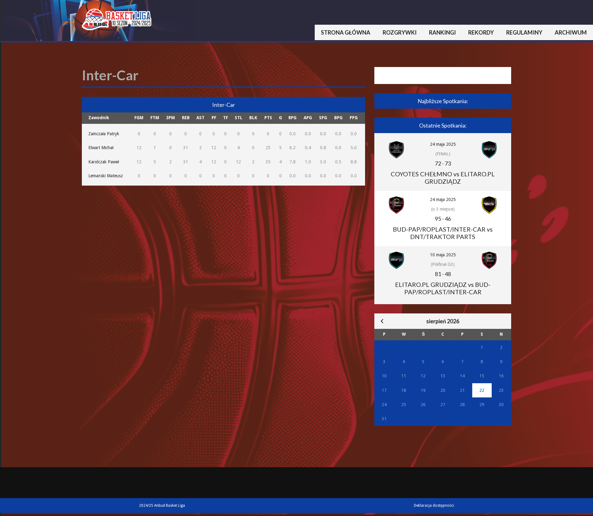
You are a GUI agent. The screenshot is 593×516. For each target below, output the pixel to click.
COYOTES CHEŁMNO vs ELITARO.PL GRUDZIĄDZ (443, 177)
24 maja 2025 (443, 144)
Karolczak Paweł (103, 161)
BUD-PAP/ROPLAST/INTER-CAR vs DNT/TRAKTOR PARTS (443, 232)
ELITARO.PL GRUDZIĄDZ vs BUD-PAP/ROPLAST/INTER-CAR (442, 288)
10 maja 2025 (443, 254)
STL (238, 117)
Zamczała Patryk (103, 133)
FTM (154, 117)
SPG (323, 117)
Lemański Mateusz (105, 175)
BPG (338, 117)
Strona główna (345, 32)
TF (225, 117)
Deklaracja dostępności (434, 505)
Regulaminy (524, 32)
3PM (170, 117)
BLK (253, 117)
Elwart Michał (100, 147)
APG (308, 117)
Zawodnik (98, 117)
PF (214, 117)
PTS (268, 117)
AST (200, 117)
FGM (138, 117)
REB (186, 117)
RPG (292, 117)
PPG (354, 117)
